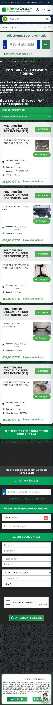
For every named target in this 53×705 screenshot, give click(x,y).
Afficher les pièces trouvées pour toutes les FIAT (27, 432)
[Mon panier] (43, 9)
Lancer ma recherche (28, 617)
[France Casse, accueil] (17, 9)
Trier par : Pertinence (26, 110)
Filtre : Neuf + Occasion (26, 117)
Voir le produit (45, 154)
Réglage (39, 699)
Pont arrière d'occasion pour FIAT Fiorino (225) (15, 128)
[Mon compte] (37, 9)
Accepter (17, 699)
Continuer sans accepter (34, 679)
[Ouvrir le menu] (48, 9)
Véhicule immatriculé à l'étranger (26, 498)
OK (46, 44)
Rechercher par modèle (17, 53)
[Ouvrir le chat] (45, 698)
